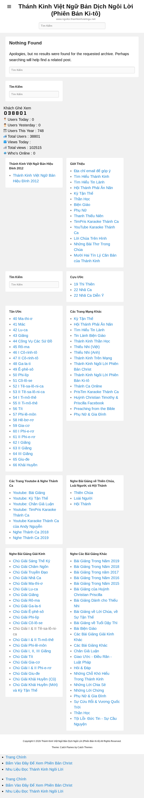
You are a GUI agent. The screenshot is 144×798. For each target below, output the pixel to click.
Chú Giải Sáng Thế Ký (31, 561)
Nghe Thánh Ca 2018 (31, 532)
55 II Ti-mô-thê (25, 403)
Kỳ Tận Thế (83, 193)
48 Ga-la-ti (22, 364)
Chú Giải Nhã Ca (27, 578)
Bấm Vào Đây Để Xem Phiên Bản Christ (39, 763)
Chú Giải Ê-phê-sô (28, 612)
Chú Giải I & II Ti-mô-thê (33, 640)
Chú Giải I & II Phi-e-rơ (32, 668)
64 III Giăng (23, 454)
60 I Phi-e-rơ (23, 431)
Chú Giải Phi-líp (26, 617)
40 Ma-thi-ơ (22, 319)
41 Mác (19, 324)
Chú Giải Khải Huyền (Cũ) (34, 679)
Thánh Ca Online (88, 386)
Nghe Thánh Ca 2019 (31, 538)
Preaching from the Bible (94, 409)
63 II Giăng (22, 448)
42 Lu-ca (20, 330)
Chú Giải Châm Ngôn (30, 567)
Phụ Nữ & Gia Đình (90, 414)
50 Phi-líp (21, 375)
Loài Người (83, 498)
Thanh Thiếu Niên (88, 216)
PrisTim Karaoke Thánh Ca (96, 392)
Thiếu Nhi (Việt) (87, 347)
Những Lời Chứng (89, 690)
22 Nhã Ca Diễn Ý (89, 295)
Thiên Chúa (83, 493)
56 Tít (18, 409)
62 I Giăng (21, 442)
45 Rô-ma (21, 347)
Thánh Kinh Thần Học (92, 341)
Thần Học (82, 199)
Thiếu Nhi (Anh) (87, 352)
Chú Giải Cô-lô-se (28, 623)
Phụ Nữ (80, 210)
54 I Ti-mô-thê (24, 397)
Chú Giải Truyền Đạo (30, 572)
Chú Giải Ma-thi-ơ (28, 583)
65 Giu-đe (21, 459)
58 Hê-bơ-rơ (23, 420)
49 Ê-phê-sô (23, 369)
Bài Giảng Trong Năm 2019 (96, 561)
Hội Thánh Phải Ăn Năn (93, 188)
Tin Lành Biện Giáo (90, 335)
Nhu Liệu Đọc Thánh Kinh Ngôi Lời (34, 769)
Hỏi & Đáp (82, 668)
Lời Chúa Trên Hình (90, 238)
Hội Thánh (82, 504)
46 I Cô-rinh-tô (25, 352)
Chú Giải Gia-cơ (26, 662)
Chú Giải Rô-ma (26, 600)
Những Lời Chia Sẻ (90, 685)
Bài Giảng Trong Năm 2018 (96, 567)
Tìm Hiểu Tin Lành (89, 182)
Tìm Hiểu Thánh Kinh (91, 176)
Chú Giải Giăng (25, 595)
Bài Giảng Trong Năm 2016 (96, 578)
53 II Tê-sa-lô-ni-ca (29, 392)
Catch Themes (85, 747)
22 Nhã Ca (83, 290)
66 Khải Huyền (25, 465)
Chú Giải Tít (23, 657)
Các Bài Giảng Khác (90, 645)
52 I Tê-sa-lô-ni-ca (28, 386)
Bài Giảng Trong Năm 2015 (96, 583)
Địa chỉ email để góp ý (92, 171)
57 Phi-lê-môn (24, 414)
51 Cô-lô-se (22, 380)
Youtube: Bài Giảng (29, 493)
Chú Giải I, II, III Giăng (32, 651)
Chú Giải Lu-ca (25, 589)
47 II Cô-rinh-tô (25, 358)
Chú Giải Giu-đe (26, 673)
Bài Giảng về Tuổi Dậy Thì (96, 623)
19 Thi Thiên (84, 284)
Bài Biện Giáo (85, 628)
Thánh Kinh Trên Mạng (93, 358)
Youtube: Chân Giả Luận (33, 504)
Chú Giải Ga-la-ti (27, 606)
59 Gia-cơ (21, 425)
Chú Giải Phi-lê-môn (29, 645)
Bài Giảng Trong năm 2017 (96, 572)
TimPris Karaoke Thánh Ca (96, 221)
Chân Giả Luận (86, 651)
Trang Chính (16, 757)
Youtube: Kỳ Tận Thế (30, 498)
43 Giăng (20, 335)
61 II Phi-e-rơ (24, 437)
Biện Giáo (82, 205)
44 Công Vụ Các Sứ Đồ (32, 341)
